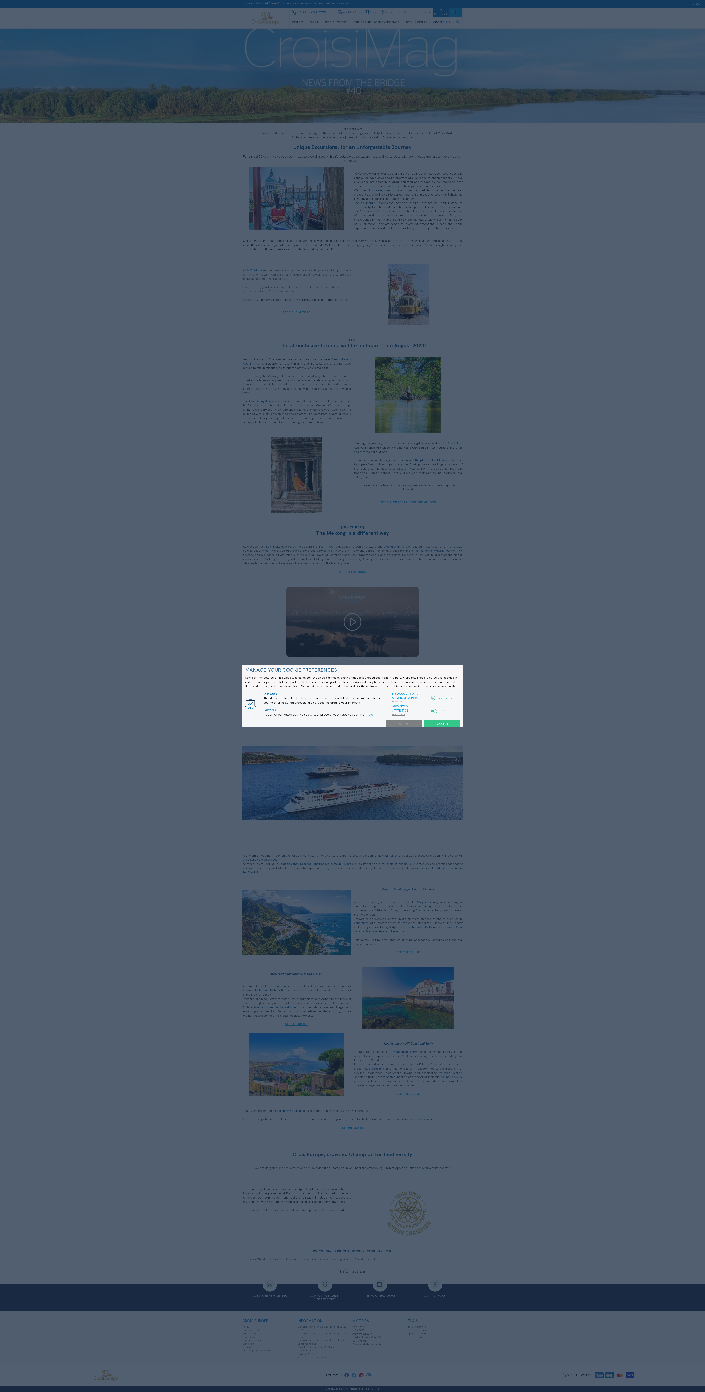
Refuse (404, 724)
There (369, 714)
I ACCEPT (442, 724)
